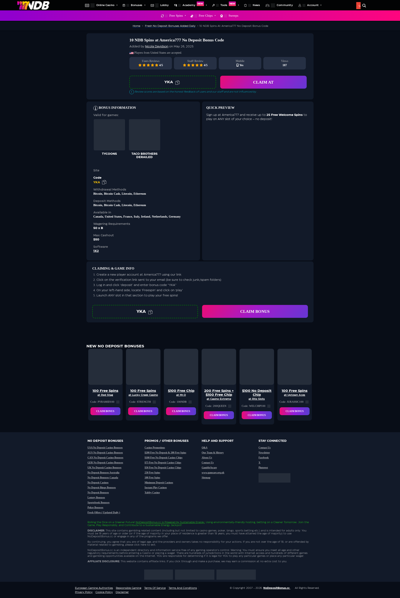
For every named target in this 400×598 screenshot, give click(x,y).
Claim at (263, 82)
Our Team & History (213, 452)
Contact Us (208, 462)
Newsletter (264, 452)
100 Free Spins (152, 477)
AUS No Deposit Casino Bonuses (105, 452)
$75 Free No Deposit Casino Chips (163, 462)
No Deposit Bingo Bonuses (102, 487)
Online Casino (105, 5)
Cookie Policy (104, 592)
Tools (227, 4)
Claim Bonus (255, 311)
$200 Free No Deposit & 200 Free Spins (165, 452)
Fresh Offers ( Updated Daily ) (104, 512)
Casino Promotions (155, 447)
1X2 (96, 251)
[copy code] (177, 82)
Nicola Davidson (156, 46)
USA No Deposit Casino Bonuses (105, 447)
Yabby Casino (152, 492)
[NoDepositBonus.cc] (33, 5)
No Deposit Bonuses (98, 492)
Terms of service (155, 588)
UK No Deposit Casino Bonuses (104, 467)
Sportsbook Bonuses (99, 502)
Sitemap (206, 477)
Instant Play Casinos (156, 487)
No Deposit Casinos (98, 482)
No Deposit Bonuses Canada (103, 477)
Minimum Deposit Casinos (159, 482)
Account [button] (313, 5)
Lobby (164, 5)
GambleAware (209, 467)
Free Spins (176, 15)
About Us (207, 457)
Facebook (264, 457)
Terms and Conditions (183, 588)
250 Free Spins (152, 472)
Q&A (205, 447)
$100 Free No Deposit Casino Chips (163, 457)
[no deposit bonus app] (277, 484)
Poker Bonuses (95, 507)
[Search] (364, 5)
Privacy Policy (83, 592)
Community (285, 5)
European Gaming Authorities (94, 588)
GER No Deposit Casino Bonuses (105, 462)
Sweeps (233, 15)
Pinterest (263, 467)
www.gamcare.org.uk (213, 472)
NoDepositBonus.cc (148, 522)
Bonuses (136, 5)
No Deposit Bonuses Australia (103, 472)
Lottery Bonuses (96, 497)
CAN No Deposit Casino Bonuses (105, 457)
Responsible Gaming (128, 588)
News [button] (256, 5)
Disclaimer (122, 592)
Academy (192, 4)
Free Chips (206, 15)
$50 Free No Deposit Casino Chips (163, 467)
